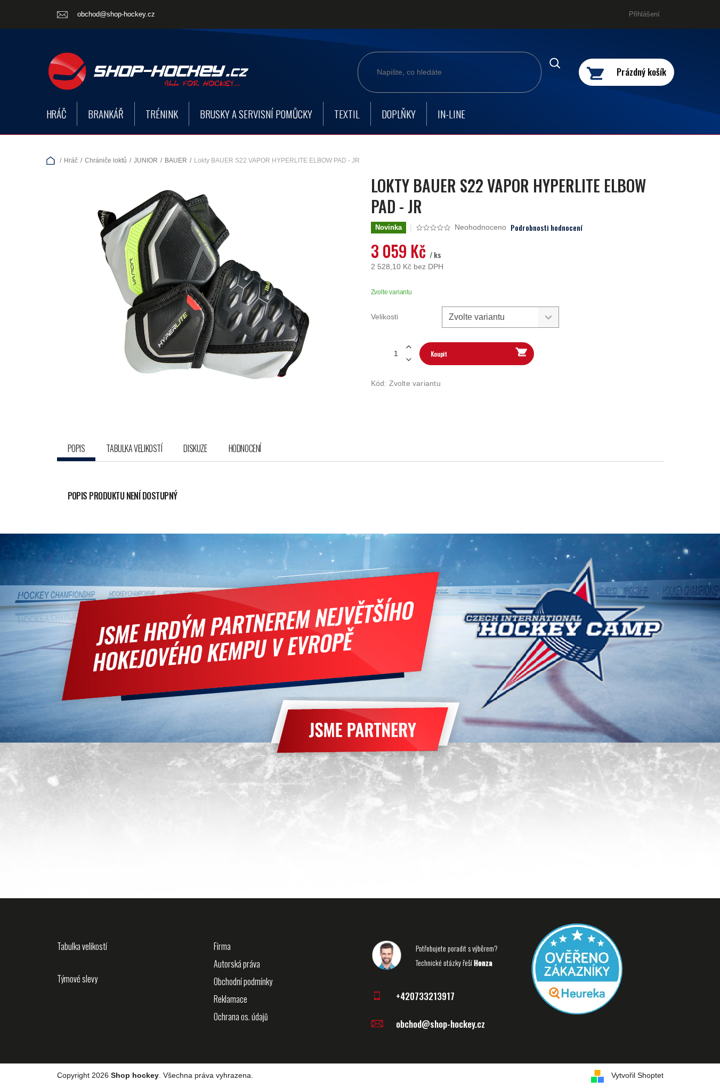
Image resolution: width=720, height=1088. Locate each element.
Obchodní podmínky (243, 981)
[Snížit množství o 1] (408, 359)
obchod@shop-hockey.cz (440, 1023)
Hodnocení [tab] (245, 448)
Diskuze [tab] (195, 448)
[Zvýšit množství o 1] (408, 347)
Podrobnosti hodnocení (547, 227)
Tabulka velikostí (82, 946)
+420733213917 (425, 996)
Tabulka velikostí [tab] (134, 448)
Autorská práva (237, 963)
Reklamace (230, 999)
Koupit (439, 353)
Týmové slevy (77, 978)
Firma (222, 946)
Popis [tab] (76, 448)
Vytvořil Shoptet (637, 1075)
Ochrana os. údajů (241, 1016)
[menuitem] (56, 114)
